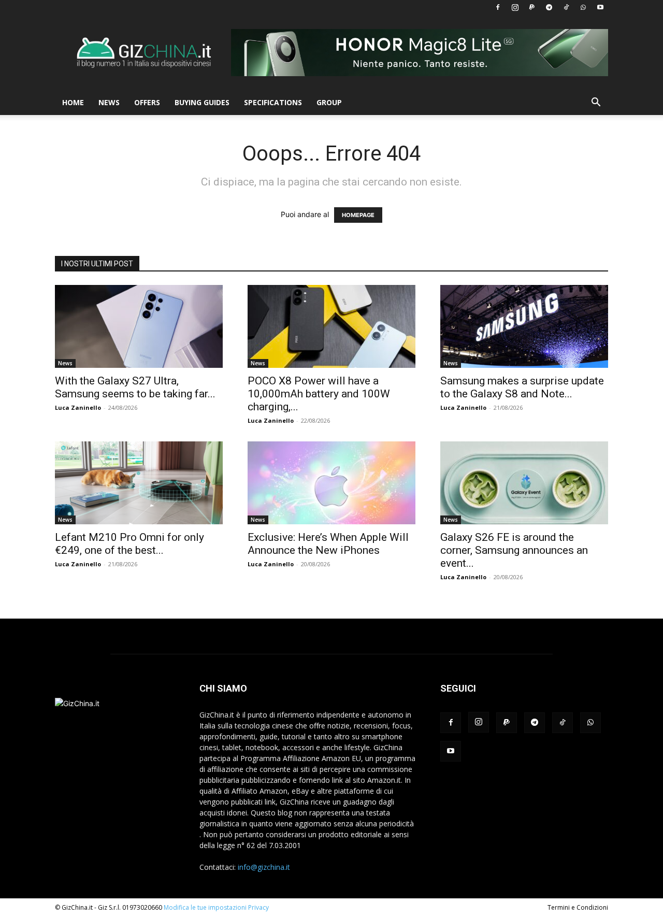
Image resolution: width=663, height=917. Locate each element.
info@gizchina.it (264, 867)
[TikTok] (566, 7)
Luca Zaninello (78, 407)
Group (329, 102)
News (109, 102)
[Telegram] (549, 7)
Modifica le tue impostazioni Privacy (216, 907)
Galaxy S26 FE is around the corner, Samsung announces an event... (514, 550)
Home (73, 102)
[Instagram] (515, 7)
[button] (595, 103)
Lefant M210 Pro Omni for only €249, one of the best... (129, 543)
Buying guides (202, 102)
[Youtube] (600, 7)
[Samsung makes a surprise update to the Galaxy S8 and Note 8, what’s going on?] (524, 326)
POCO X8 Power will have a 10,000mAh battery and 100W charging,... (319, 394)
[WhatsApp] (583, 7)
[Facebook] (498, 7)
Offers (147, 102)
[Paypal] (532, 7)
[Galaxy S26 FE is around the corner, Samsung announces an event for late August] (524, 482)
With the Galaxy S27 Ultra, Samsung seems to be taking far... (135, 387)
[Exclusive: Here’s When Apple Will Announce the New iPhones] (331, 482)
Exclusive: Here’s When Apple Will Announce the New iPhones (328, 543)
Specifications (273, 102)
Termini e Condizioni (577, 907)
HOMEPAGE (358, 215)
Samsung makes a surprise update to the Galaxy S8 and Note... (522, 387)
